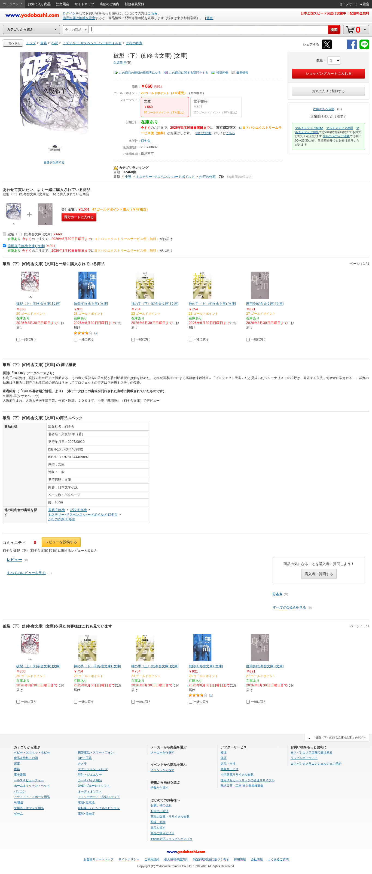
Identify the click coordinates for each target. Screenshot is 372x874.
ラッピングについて (304, 757)
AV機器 (18, 802)
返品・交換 (228, 763)
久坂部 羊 (120, 62)
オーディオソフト (90, 791)
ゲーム (18, 813)
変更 (209, 18)
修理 (224, 752)
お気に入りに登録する (328, 91)
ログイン (69, 13)
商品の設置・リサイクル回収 (170, 816)
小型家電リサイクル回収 (237, 774)
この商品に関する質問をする (188, 72)
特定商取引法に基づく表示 (211, 859)
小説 (128, 177)
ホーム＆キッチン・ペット (32, 785)
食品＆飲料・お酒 (26, 757)
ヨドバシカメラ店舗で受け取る (312, 752)
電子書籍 (20, 774)
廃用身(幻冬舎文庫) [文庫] (26, 246)
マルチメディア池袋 (336, 136)
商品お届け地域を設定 (79, 18)
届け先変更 (203, 133)
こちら (152, 13)
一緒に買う (28, 339)
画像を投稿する (54, 162)
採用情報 (240, 859)
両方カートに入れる (79, 217)
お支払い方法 (160, 811)
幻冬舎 (146, 141)
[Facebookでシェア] (352, 48)
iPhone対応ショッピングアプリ (172, 838)
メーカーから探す (163, 752)
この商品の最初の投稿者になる (140, 72)
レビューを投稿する (61, 542)
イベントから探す (163, 770)
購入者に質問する (319, 574)
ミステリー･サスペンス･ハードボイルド (165, 177)
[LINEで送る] (364, 48)
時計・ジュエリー (90, 774)
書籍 (117, 172)
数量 (319, 60)
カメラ (82, 763)
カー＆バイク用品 (90, 780)
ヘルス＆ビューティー (29, 780)
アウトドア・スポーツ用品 (32, 796)
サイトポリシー (128, 859)
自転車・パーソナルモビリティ (99, 808)
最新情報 (242, 72)
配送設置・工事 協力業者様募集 (242, 785)
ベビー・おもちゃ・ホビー (32, 752)
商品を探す (158, 827)
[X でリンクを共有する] (327, 48)
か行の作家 (207, 177)
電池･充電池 (86, 802)
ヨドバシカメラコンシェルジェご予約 (316, 763)
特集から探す (160, 787)
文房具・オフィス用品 (29, 808)
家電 (17, 763)
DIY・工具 (85, 757)
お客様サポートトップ (99, 859)
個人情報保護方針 (176, 859)
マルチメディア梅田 (339, 128)
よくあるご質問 (278, 859)
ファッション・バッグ (93, 769)
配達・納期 (158, 822)
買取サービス (230, 769)
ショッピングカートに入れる (329, 73)
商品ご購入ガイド (163, 833)
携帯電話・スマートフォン (96, 752)
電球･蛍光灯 (86, 813)
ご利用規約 (151, 859)
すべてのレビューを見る (26, 573)
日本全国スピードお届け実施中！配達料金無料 (335, 13)
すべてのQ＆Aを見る (289, 607)
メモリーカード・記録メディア (99, 796)
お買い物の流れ (161, 805)
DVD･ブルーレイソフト (94, 785)
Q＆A (277, 594)
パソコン (20, 791)
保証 (224, 757)
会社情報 (257, 859)
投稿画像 (222, 72)
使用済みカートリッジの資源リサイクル (248, 780)
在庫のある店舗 (323, 109)
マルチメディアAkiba (309, 128)
